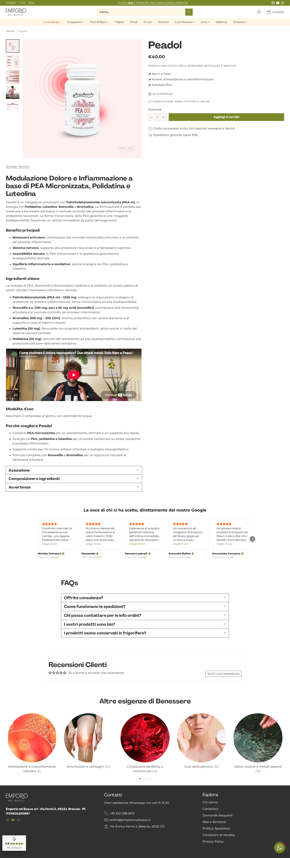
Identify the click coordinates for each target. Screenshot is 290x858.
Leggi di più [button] (50, 543)
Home (10, 31)
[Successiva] (283, 742)
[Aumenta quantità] (163, 117)
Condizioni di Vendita (219, 835)
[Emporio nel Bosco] (16, 12)
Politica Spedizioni (216, 828)
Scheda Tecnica (17, 166)
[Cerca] (189, 12)
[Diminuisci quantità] (151, 117)
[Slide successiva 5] (150, 778)
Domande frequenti (218, 815)
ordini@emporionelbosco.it (130, 820)
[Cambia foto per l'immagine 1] (12, 46)
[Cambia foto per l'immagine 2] (12, 61)
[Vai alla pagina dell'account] (259, 12)
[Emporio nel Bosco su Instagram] (273, 3)
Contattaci (210, 809)
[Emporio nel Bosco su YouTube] (277, 3)
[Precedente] (7, 742)
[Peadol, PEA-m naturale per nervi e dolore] (82, 98)
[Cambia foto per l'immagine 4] (12, 92)
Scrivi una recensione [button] (223, 674)
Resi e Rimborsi (214, 822)
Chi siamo (210, 802)
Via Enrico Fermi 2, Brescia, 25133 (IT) (137, 826)
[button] (37, 539)
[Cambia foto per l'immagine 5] (12, 107)
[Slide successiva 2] (142, 778)
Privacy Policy (213, 841)
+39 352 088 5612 (122, 813)
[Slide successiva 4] (147, 778)
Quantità (155, 109)
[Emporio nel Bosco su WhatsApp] (282, 3)
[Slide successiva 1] (140, 778)
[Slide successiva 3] (145, 778)
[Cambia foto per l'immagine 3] (12, 77)
